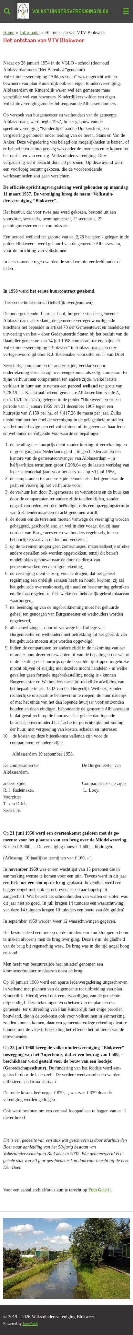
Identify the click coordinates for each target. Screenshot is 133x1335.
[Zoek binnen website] (7, 11)
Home (8, 32)
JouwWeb (30, 1324)
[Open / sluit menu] (126, 11)
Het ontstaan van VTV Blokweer (75, 32)
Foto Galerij (99, 1190)
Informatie (29, 32)
